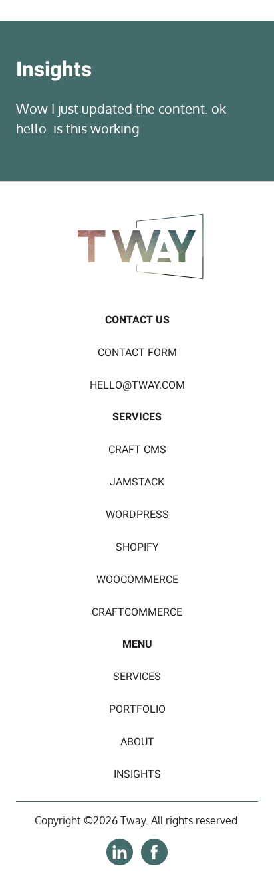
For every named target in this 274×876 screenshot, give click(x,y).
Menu (137, 644)
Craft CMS (137, 450)
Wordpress (137, 515)
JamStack (137, 482)
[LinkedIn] (119, 861)
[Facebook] (154, 861)
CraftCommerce (137, 612)
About (137, 742)
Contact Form (137, 353)
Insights (137, 774)
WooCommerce (137, 580)
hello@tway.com (137, 385)
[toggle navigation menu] (249, 29)
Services (137, 677)
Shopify (137, 547)
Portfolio (137, 709)
